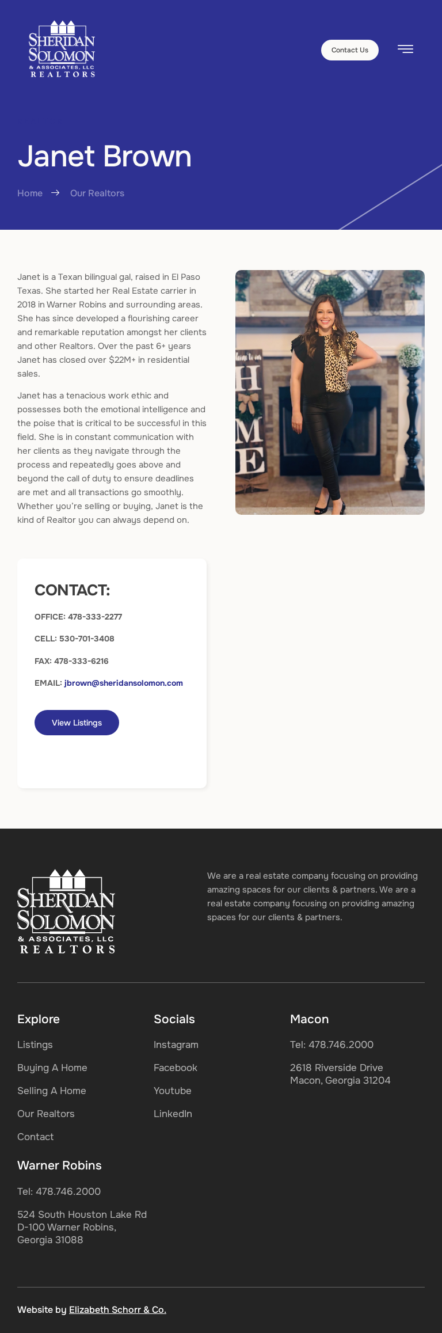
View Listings (77, 722)
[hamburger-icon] (405, 51)
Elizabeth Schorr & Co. (117, 1310)
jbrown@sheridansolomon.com (123, 683)
